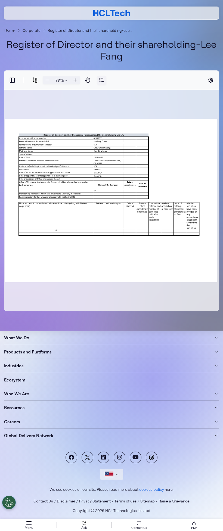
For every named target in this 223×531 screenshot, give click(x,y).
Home (9, 30)
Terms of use (125, 501)
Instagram (119, 457)
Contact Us (43, 501)
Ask (84, 528)
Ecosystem (14, 380)
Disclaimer (66, 501)
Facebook (71, 457)
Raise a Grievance (174, 501)
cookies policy (151, 489)
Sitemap (147, 501)
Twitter (87, 457)
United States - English (111, 474)
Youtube (135, 457)
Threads (151, 457)
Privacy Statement (95, 501)
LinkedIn (103, 457)
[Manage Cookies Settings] (9, 502)
